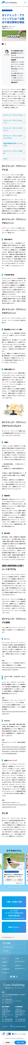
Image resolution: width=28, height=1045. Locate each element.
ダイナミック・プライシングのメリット (12, 122)
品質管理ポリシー (19, 965)
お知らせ (4, 958)
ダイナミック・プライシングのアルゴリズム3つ (12, 137)
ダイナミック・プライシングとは (12, 115)
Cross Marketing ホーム (6, 6)
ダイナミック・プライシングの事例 (12, 152)
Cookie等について (6, 972)
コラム (14, 6)
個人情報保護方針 (5, 969)
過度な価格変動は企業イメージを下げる (12, 144)
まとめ (5, 159)
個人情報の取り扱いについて (20, 969)
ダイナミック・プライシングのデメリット (12, 129)
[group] (14, 869)
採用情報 (4, 962)
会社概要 (17, 958)
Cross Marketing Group (20, 961)
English (3, 965)
